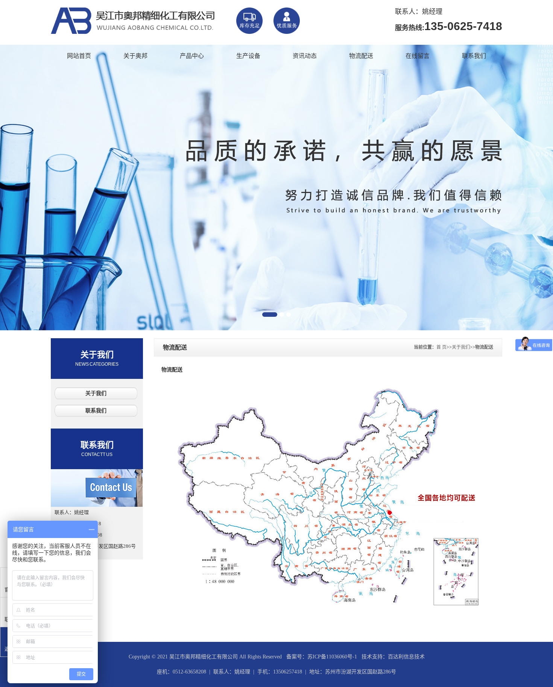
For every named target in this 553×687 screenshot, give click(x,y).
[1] (276, 188)
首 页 (441, 347)
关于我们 (96, 358)
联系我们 (474, 56)
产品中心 (192, 56)
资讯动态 (305, 56)
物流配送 (361, 56)
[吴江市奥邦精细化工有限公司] (175, 29)
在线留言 (418, 56)
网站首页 (79, 56)
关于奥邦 (135, 56)
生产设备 (248, 56)
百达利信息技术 (406, 657)
